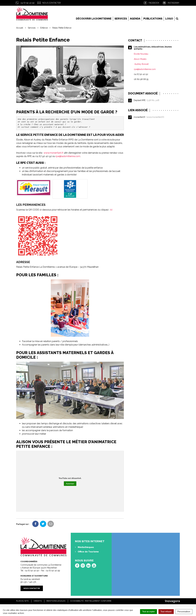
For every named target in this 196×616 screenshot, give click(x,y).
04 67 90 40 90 (28, 3)
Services (121, 18)
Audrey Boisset (141, 64)
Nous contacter (51, 3)
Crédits (38, 601)
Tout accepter (148, 611)
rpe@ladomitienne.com (68, 156)
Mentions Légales (55, 601)
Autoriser (70, 483)
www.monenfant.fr (53, 152)
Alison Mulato (140, 59)
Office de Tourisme (88, 551)
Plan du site (22, 601)
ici (111, 209)
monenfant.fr (148, 117)
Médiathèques (85, 547)
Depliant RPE (146, 100)
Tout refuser (166, 611)
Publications (152, 18)
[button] (33, 187)
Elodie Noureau (141, 54)
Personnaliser (183, 611)
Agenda (135, 18)
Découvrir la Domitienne (93, 18)
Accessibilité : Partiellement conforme (90, 601)
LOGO (169, 18)
